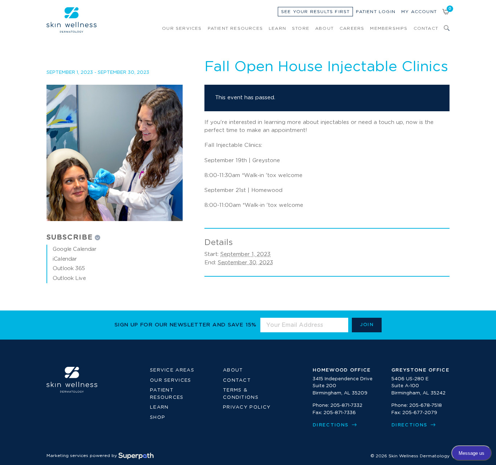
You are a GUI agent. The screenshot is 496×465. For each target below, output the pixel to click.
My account (419, 11)
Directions (331, 425)
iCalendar (65, 259)
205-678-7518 (425, 405)
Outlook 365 (69, 268)
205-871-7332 (346, 405)
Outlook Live (69, 278)
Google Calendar (74, 249)
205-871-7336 (340, 412)
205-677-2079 (419, 412)
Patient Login (375, 11)
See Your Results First (315, 11)
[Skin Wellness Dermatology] (71, 20)
